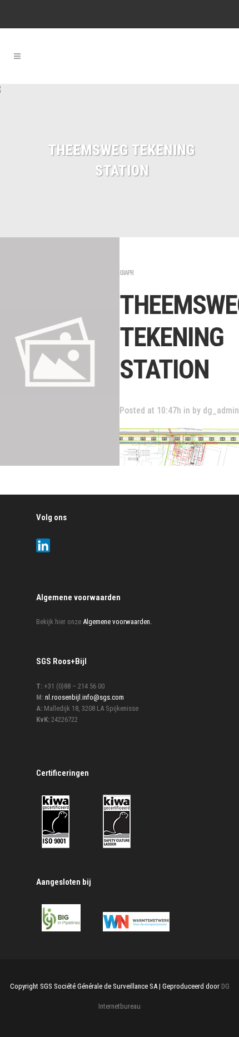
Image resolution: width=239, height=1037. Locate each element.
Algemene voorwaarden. (117, 621)
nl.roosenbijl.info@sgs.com (84, 697)
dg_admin (221, 410)
